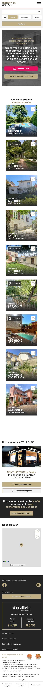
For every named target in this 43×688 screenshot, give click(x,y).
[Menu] (39, 3)
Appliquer (21, 24)
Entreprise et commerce (11, 644)
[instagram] (38, 585)
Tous (4, 17)
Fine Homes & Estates (10, 649)
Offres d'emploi (8, 633)
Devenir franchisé (9, 639)
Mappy (22, 565)
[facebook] (4, 585)
